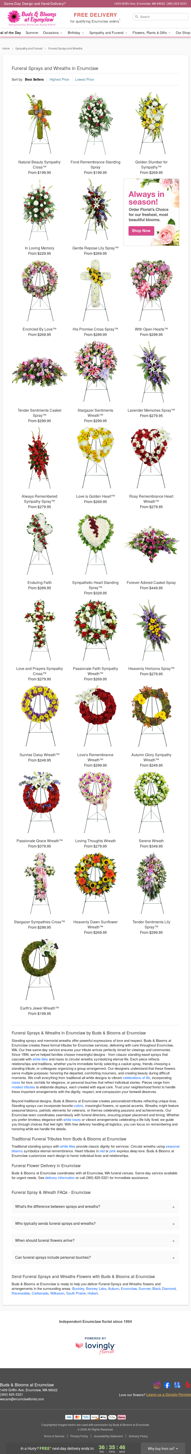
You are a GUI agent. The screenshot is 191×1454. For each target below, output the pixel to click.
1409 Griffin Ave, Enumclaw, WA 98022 (29, 1390)
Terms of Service (54, 1436)
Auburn (113, 1288)
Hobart (93, 1293)
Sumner (144, 1288)
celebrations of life (136, 1077)
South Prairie (76, 1293)
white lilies (40, 1059)
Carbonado (40, 1293)
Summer (32, 32)
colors (78, 1105)
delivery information (60, 1177)
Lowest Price (84, 79)
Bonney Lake (96, 1288)
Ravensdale (21, 1293)
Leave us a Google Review (168, 1394)
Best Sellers (34, 79)
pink (112, 1150)
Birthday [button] (74, 32)
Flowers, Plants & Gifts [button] (150, 32)
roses (16, 1082)
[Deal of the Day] (151, 212)
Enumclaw (129, 1288)
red (102, 1150)
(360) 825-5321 (11, 1394)
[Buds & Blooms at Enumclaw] (32, 17)
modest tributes (23, 1086)
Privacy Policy (79, 1436)
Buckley (78, 1288)
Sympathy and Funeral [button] (107, 32)
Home (6, 48)
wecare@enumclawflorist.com (22, 1399)
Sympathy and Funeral (29, 48)
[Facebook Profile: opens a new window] (167, 1385)
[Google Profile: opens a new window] (177, 1385)
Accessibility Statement (108, 1436)
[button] (179, 1434)
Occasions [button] (51, 32)
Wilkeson (57, 1293)
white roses (72, 1119)
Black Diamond (164, 1288)
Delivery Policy (138, 1436)
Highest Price (59, 79)
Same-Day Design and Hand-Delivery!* (35, 3)
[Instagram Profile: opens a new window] (157, 1385)
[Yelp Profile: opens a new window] (187, 1385)
